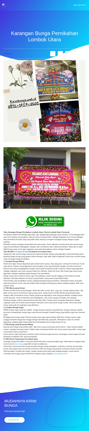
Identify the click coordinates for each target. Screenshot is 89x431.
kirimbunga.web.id (61, 354)
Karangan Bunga (21, 252)
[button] (52, 53)
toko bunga (19, 344)
